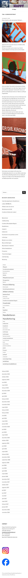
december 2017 (6, 479)
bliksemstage (5, 296)
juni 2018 (4, 465)
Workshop (4, 259)
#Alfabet (4, 264)
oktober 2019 (5, 440)
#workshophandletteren (8, 289)
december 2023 (6, 401)
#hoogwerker (6, 280)
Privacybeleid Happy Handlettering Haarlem (11, 573)
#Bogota (5, 267)
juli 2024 (4, 393)
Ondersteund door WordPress (8, 574)
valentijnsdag (5, 256)
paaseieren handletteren (7, 345)
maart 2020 (5, 435)
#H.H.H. (4, 275)
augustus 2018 (5, 462)
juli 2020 (4, 429)
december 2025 (6, 374)
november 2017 (6, 482)
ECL (4, 307)
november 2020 (6, 426)
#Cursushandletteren (6, 271)
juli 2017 (4, 490)
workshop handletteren (10, 364)
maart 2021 (4, 421)
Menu (14, 9)
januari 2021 (5, 423)
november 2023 (6, 404)
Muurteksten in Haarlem (8, 245)
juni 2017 (4, 493)
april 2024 (4, 396)
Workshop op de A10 (7, 209)
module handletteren (8, 338)
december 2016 (6, 509)
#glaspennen (5, 273)
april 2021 (4, 418)
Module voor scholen (7, 240)
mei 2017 (4, 495)
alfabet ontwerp (8, 292)
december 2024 (6, 390)
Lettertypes (6, 334)
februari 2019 (5, 454)
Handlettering (9, 319)
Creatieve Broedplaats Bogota (9, 223)
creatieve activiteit (6, 298)
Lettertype (4, 237)
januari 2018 (5, 476)
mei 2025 (4, 382)
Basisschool (5, 218)
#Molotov (4, 282)
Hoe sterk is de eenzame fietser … (12, 20)
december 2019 (6, 437)
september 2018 (6, 459)
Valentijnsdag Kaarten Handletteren (10, 201)
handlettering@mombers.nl (8, 532)
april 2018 (4, 471)
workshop (6, 361)
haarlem (5, 310)
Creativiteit (6, 303)
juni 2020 (4, 432)
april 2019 (4, 448)
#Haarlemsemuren (8, 278)
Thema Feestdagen (6, 254)
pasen (4, 348)
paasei (4, 342)
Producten (4, 251)
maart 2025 (5, 385)
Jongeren (4, 229)
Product (5, 350)
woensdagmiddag (7, 359)
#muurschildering (8, 284)
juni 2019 (4, 446)
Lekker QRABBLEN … (7, 203)
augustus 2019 (5, 443)
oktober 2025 (5, 376)
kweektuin (5, 326)
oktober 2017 (5, 484)
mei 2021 (4, 415)
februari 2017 (5, 504)
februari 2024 (5, 399)
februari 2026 (5, 371)
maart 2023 (5, 407)
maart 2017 (4, 501)
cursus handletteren (6, 305)
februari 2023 (5, 410)
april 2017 (4, 498)
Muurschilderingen (6, 243)
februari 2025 (5, 387)
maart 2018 (5, 473)
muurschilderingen (6, 340)
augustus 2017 (5, 487)
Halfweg (4, 312)
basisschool (6, 294)
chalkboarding (5, 220)
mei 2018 (4, 468)
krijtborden (4, 231)
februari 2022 (5, 412)
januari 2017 (5, 507)
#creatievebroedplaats (8, 269)
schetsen (4, 352)
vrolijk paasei (5, 356)
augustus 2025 (5, 379)
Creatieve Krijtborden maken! (9, 212)
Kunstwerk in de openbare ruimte (10, 234)
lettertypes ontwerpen (6, 336)
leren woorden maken (6, 329)
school (5, 354)
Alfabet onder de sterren (8, 206)
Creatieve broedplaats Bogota (10, 300)
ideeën (4, 321)
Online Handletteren (7, 248)
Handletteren (5, 226)
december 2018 (6, 457)
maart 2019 (5, 451)
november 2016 (6, 512)
